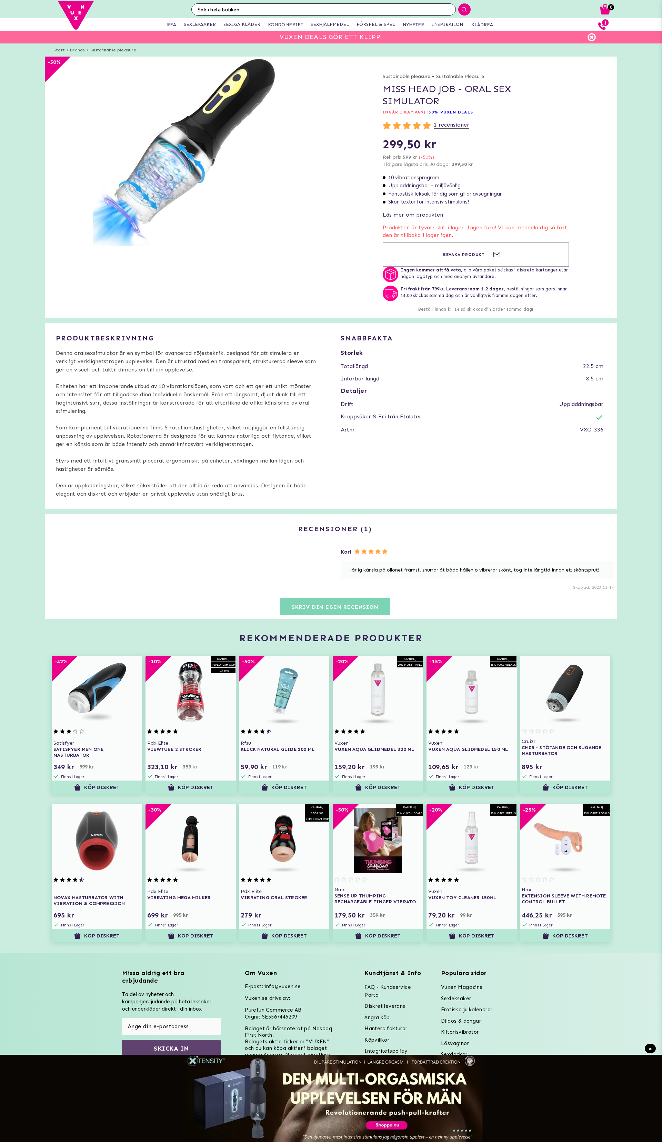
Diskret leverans (384, 1006)
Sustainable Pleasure (460, 76)
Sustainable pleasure (113, 50)
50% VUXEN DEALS (451, 112)
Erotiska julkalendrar (466, 1009)
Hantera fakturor (385, 1028)
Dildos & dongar (461, 1021)
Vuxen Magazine (462, 987)
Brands (77, 50)
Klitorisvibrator (460, 1032)
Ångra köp (377, 1017)
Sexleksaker (456, 998)
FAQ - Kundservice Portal (387, 991)
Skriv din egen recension (335, 607)
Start (59, 50)
